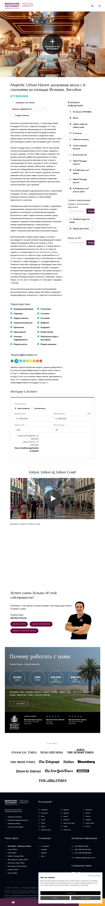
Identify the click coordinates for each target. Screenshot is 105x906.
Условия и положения (15, 817)
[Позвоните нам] (92, 6)
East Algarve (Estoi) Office (17, 866)
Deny (55, 898)
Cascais (66, 813)
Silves (43, 826)
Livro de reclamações (15, 827)
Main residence (24, 408)
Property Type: (20, 404)
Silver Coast (90, 823)
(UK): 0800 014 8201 (81, 846)
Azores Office (12, 873)
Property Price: (20, 414)
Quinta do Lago (69, 823)
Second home (40, 408)
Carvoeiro (44, 813)
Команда (44, 849)
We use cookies (47, 877)
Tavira (88, 826)
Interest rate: (19, 425)
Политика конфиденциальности (18, 820)
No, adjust (85, 898)
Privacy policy (94, 876)
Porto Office (12, 853)
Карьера (43, 853)
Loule (43, 820)
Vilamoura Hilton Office (16, 863)
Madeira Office (13, 869)
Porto (43, 823)
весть (43, 856)
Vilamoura (67, 830)
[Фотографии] (13, 902)
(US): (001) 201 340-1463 (83, 849)
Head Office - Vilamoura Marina (19, 846)
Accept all (70, 893)
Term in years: (58, 425)
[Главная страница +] (19, 6)
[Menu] (100, 6)
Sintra (65, 826)
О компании (45, 846)
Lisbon (88, 816)
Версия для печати (81, 229)
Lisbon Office (12, 849)
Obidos (88, 820)
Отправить (91, 211)
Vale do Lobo (46, 830)
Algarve (66, 810)
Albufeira (44, 810)
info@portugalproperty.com (85, 858)
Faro (42, 816)
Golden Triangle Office (16, 856)
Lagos (65, 816)
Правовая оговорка (14, 823)
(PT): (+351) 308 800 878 (83, 853)
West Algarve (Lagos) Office (18, 859)
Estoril (88, 813)
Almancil (89, 810)
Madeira (66, 820)
